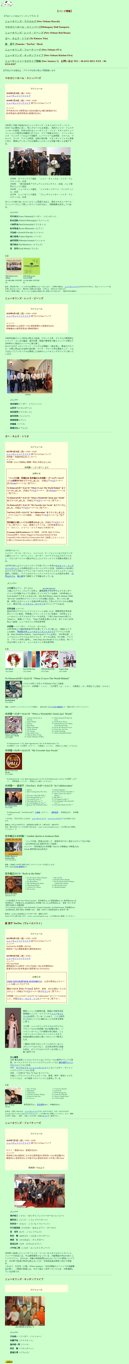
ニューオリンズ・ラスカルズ (20, 21)
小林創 (37, 812)
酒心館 (20, 576)
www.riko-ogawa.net (49, 588)
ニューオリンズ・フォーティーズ (23, 49)
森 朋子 (10, 44)
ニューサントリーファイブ (18, 96)
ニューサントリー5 (72, 287)
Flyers (13, 483)
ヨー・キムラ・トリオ (17, 38)
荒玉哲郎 (40, 1105)
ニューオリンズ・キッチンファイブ (24, 55)
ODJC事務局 (57, 707)
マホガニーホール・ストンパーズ (23, 27)
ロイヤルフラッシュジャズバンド (31, 1068)
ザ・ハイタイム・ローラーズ (32, 604)
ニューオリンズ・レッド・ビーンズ (24, 32)
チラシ (45, 991)
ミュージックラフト (54, 818)
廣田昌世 (54, 812)
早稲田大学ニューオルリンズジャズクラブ (36, 632)
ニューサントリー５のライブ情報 (23, 61)
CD (53, 481)
